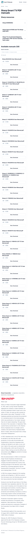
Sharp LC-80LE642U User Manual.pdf (13, 220)
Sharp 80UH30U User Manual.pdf (11, 59)
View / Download (14, 64)
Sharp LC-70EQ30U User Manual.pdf (12, 198)
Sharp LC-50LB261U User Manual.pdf (13, 130)
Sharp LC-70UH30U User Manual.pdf (12, 209)
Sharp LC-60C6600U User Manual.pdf (13, 141)
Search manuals (5, 49)
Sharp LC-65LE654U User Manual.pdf (13, 162)
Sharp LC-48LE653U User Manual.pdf (13, 119)
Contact (25, 2)
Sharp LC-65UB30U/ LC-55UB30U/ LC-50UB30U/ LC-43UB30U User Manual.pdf (13, 175)
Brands (20, 2)
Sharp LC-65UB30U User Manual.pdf (12, 187)
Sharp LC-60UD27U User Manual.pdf (12, 152)
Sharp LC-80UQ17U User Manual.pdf (12, 230)
